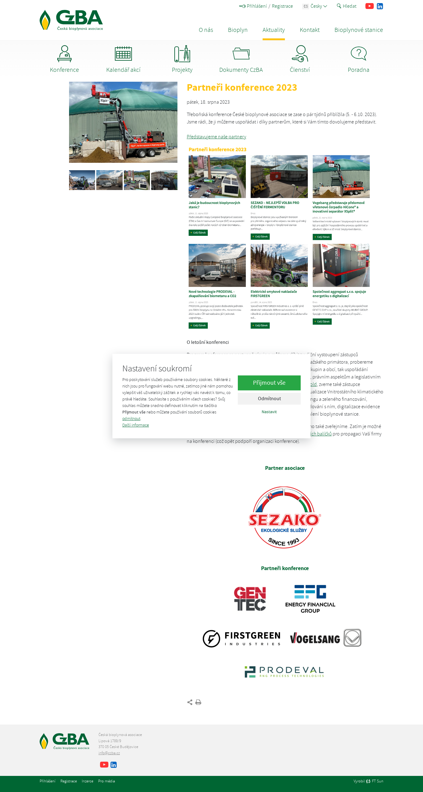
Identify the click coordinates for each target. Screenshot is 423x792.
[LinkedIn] (379, 6)
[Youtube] (369, 6)
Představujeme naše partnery (216, 137)
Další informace (135, 425)
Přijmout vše (269, 383)
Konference (64, 70)
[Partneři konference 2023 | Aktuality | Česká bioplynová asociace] (71, 20)
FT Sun (377, 781)
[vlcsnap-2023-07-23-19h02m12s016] (164, 180)
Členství (300, 70)
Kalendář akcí (123, 70)
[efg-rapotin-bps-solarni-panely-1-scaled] (137, 180)
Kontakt (310, 30)
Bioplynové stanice (358, 30)
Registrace (282, 6)
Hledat (349, 6)
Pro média (106, 781)
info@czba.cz (109, 753)
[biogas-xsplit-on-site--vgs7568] (123, 122)
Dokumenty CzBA (241, 70)
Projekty (182, 70)
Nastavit (269, 411)
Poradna (358, 70)
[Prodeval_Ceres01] (109, 180)
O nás (206, 30)
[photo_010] (82, 180)
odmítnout (131, 418)
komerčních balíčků (312, 434)
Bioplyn (238, 30)
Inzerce (87, 781)
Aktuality (274, 30)
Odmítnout (269, 399)
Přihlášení (257, 6)
